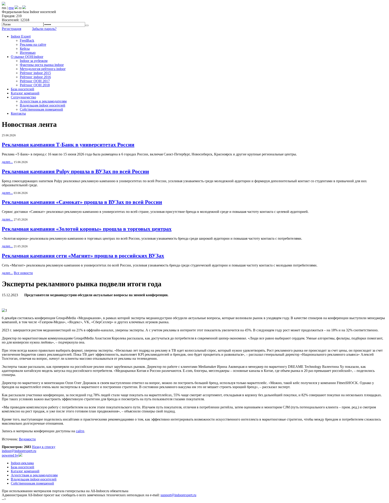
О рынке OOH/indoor (27, 57)
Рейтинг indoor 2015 (35, 73)
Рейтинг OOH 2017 (35, 81)
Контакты (18, 113)
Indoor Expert (21, 36)
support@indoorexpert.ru (178, 495)
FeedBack (27, 40)
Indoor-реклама (22, 463)
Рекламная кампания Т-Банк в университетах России (68, 145)
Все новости (23, 273)
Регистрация (11, 29)
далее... (7, 162)
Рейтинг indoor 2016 (35, 77)
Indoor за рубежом (33, 61)
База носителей (22, 89)
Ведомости (27, 439)
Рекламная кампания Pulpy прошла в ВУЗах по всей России (75, 171)
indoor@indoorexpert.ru (19, 451)
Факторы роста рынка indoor (42, 65)
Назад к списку (43, 447)
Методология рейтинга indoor (43, 69)
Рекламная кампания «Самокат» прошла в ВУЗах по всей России (82, 202)
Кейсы (25, 48)
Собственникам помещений (41, 109)
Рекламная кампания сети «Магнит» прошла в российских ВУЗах (83, 256)
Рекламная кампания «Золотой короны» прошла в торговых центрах (87, 229)
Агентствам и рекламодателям (43, 101)
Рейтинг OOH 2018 (35, 85)
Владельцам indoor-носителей (34, 479)
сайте (80, 431)
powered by (10, 455)
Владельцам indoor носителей (42, 105)
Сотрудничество (23, 97)
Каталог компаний (25, 93)
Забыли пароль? (44, 29)
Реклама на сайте (33, 44)
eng (11, 8)
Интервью (28, 53)
